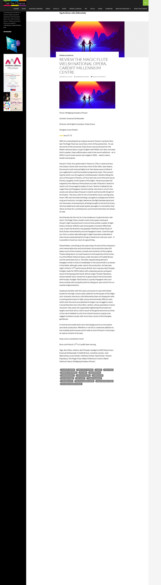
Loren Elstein (98, 375)
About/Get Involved (122, 8)
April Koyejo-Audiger (85, 370)
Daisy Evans (109, 370)
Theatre (16, 8)
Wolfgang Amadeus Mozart (71, 384)
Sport (64, 8)
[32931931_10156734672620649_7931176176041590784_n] (13, 82)
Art (86, 8)
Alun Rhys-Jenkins (67, 370)
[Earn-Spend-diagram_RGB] (13, 44)
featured (83, 372)
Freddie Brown (95, 372)
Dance (48, 8)
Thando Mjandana (94, 378)
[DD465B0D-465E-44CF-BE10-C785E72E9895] (13, 101)
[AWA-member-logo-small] (13, 63)
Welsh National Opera (105, 381)
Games (100, 8)
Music (24, 8)
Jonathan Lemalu (67, 375)
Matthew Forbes (67, 378)
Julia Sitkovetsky (83, 375)
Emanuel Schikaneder (69, 372)
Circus (92, 8)
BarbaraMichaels (82, 77)
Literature (109, 8)
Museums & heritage (36, 8)
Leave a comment (99, 77)
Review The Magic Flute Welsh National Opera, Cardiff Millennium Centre (83, 66)
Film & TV (56, 8)
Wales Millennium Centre (84, 381)
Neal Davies (80, 378)
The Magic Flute (66, 381)
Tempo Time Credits (140, 8)
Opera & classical (75, 8)
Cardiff (98, 370)
